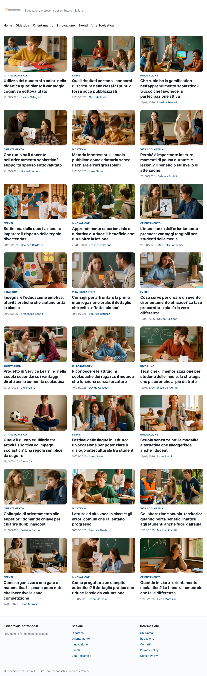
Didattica (22, 25)
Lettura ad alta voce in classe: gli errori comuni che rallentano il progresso (102, 519)
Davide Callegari (31, 97)
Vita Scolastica (102, 25)
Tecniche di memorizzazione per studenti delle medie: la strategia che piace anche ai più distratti (170, 376)
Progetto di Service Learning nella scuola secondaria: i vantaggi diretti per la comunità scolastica (35, 376)
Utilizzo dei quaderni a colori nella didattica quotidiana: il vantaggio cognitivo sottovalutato (35, 85)
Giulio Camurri (29, 387)
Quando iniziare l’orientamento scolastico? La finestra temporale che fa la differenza (171, 587)
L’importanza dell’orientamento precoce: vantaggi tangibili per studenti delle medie (169, 233)
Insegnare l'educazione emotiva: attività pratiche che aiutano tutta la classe (34, 302)
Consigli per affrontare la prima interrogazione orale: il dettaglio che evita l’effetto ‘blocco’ (101, 302)
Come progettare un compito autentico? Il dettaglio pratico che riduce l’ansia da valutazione (103, 587)
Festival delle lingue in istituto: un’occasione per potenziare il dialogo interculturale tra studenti (103, 445)
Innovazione (66, 25)
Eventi (83, 25)
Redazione (147, 638)
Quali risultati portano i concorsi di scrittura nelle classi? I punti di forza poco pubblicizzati (102, 85)
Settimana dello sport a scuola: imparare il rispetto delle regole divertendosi (32, 233)
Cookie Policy (149, 655)
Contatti (145, 644)
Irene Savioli (96, 171)
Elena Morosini (29, 604)
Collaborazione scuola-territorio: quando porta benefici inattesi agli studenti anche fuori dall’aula (171, 519)
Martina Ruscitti (167, 102)
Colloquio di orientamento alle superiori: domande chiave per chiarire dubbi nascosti (32, 519)
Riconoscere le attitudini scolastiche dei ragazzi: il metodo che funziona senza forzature (103, 376)
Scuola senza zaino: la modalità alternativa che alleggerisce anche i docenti (169, 445)
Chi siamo (146, 633)
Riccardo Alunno (31, 171)
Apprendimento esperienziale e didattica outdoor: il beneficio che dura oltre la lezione (103, 233)
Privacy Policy (149, 650)
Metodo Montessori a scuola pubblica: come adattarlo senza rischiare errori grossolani (101, 160)
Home (8, 25)
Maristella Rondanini (170, 245)
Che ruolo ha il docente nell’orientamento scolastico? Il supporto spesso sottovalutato (33, 160)
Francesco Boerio (100, 245)
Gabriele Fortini (98, 97)
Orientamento (43, 25)
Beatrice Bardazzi (32, 245)
